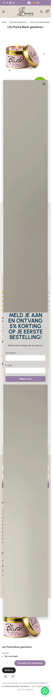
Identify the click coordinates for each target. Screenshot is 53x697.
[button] (44, 84)
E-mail (8, 365)
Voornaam (10, 353)
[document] (25, 348)
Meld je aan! (26, 379)
